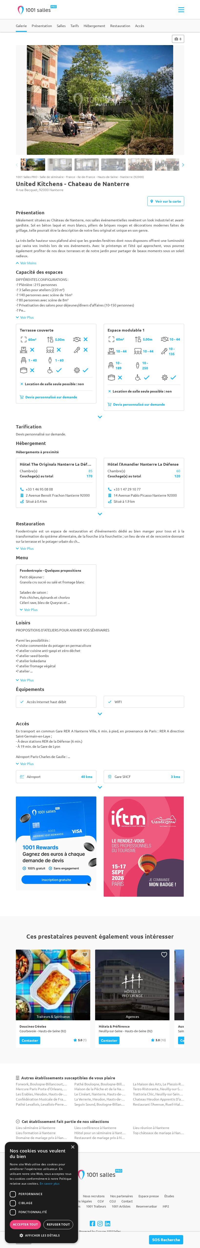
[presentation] (25, 100)
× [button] (72, 1147)
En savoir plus (50, 1183)
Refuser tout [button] (58, 1224)
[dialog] (41, 1192)
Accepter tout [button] (25, 1224)
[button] (41, 1235)
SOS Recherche (166, 1239)
